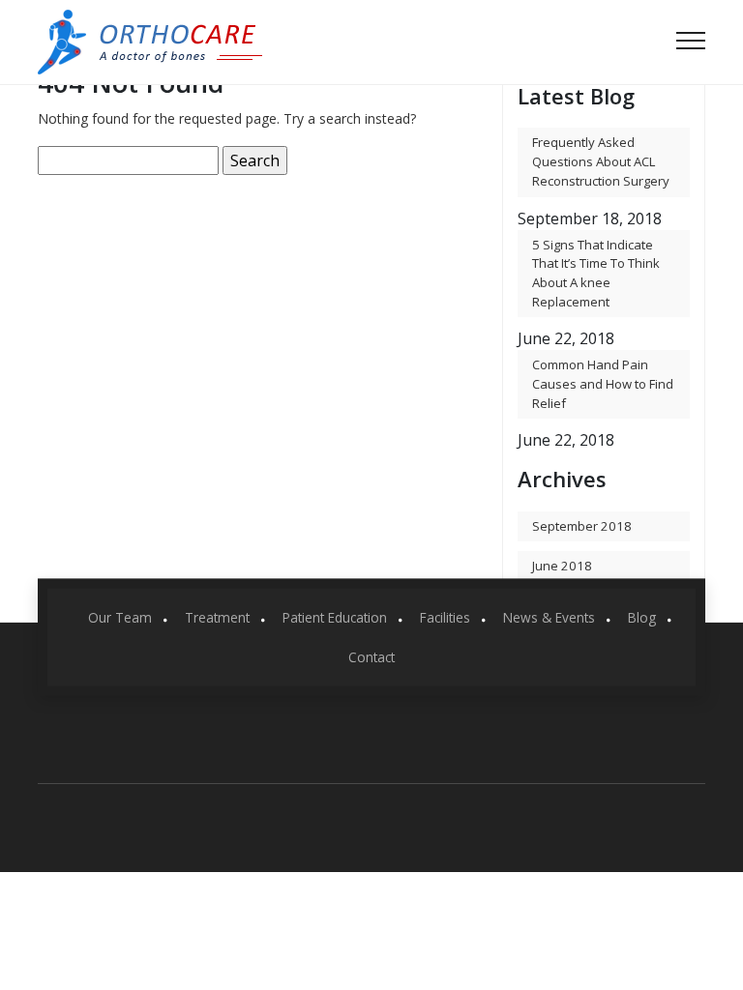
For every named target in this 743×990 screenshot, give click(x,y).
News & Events (549, 617)
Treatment (217, 617)
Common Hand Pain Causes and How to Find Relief (602, 383)
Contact (371, 656)
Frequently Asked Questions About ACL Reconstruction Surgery (600, 161)
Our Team (120, 617)
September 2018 (582, 526)
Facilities (445, 617)
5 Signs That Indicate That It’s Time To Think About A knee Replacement (596, 273)
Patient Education (334, 617)
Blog (642, 617)
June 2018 (562, 565)
